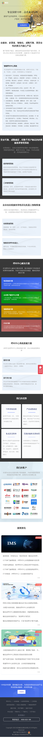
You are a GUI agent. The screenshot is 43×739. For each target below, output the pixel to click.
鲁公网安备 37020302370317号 (21, 734)
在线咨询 (23, 25)
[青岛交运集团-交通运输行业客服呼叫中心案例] (16, 514)
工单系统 (34, 701)
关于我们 (33, 712)
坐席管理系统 (25, 701)
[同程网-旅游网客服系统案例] (25, 514)
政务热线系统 (11, 705)
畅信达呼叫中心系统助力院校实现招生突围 (17, 655)
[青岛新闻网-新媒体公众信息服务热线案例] (16, 484)
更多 (38, 578)
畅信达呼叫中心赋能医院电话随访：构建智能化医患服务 (22, 612)
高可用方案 (7, 378)
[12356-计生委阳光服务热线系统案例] (34, 514)
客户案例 (21, 708)
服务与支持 (29, 708)
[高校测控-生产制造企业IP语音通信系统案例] (25, 490)
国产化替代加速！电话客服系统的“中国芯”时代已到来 (21, 659)
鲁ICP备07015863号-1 (20, 732)
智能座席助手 (32, 705)
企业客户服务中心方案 (11, 295)
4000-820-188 (26, 719)
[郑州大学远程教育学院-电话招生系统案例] (16, 490)
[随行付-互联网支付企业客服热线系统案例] (34, 496)
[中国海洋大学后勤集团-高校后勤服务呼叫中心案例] (34, 484)
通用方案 (6, 360)
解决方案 (13, 708)
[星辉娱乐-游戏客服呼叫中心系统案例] (8, 496)
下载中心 (25, 712)
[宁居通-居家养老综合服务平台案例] (16, 508)
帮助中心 (18, 712)
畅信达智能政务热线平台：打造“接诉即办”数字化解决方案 (23, 621)
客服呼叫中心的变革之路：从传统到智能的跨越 (19, 664)
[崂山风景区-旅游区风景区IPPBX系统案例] (34, 508)
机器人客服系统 (21, 705)
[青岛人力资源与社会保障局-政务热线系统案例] (16, 496)
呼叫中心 (9, 701)
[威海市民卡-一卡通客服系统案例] (8, 502)
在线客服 (16, 701)
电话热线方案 (8, 281)
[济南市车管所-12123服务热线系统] (34, 502)
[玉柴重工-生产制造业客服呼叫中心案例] (8, 490)
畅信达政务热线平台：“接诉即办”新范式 (16, 616)
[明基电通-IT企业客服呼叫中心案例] (25, 484)
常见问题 (10, 712)
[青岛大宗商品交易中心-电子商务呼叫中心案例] (8, 508)
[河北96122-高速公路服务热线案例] (8, 484)
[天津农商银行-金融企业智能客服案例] (25, 502)
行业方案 (7, 323)
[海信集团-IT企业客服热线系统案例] (34, 490)
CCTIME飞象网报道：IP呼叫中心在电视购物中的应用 (21, 560)
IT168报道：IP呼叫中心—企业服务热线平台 (18, 574)
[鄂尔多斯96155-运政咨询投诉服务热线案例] (8, 514)
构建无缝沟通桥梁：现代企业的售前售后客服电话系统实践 (23, 668)
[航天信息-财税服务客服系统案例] (25, 508)
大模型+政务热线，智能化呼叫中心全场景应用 (19, 607)
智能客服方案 (8, 309)
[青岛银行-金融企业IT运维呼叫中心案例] (25, 496)
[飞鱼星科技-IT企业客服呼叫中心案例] (16, 502)
